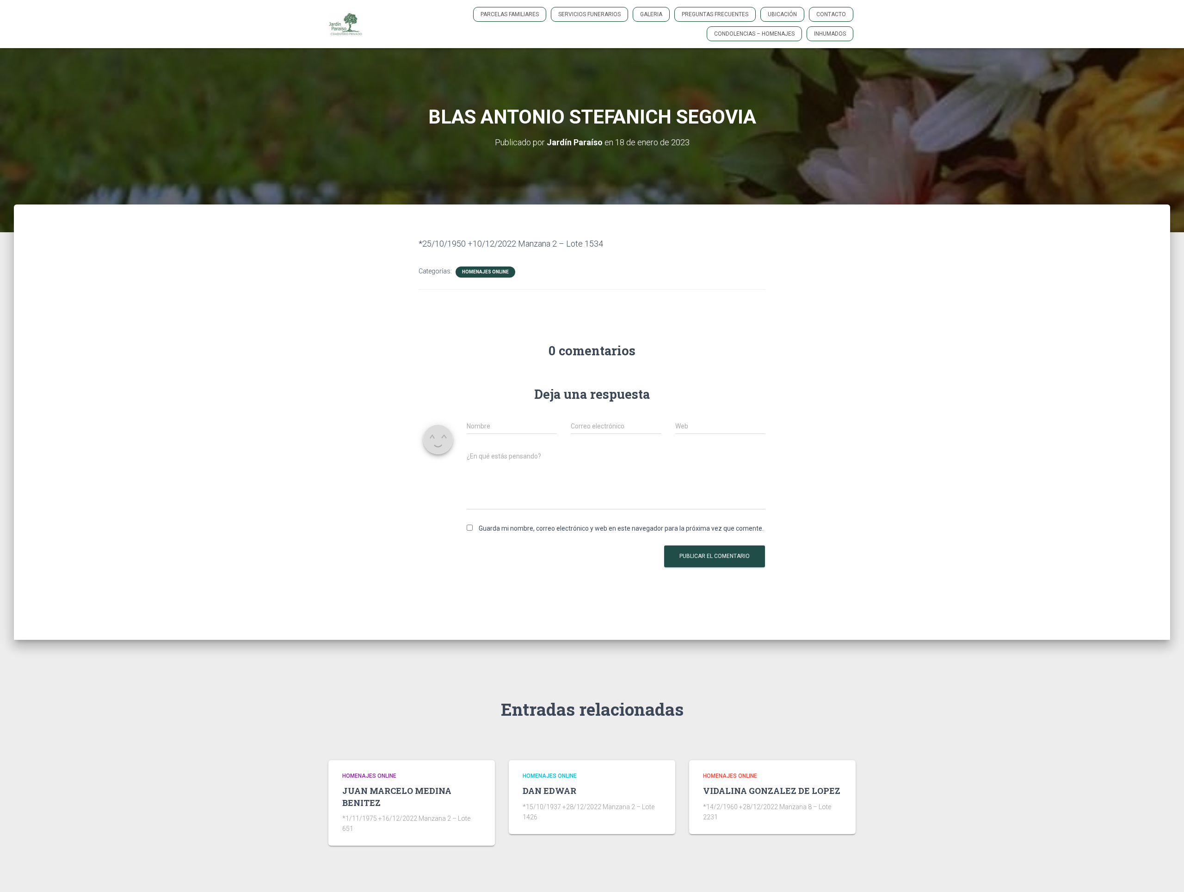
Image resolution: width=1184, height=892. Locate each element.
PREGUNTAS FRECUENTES (715, 14)
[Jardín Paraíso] (345, 24)
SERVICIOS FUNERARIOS (589, 14)
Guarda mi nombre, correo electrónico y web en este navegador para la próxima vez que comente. (621, 528)
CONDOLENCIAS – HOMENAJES (754, 34)
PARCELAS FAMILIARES (510, 14)
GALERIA (651, 14)
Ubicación (782, 14)
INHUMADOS (830, 34)
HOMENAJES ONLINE (485, 271)
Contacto (831, 14)
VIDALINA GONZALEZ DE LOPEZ (771, 790)
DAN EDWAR (549, 790)
